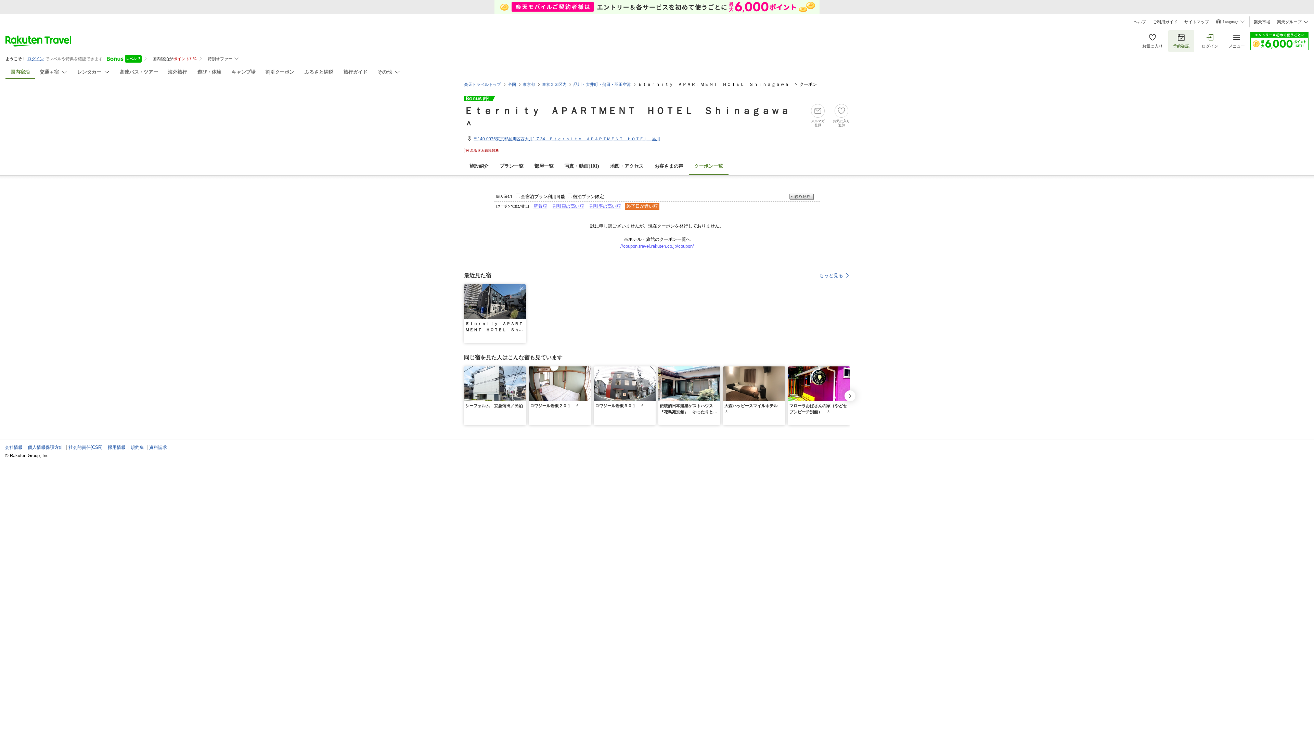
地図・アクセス (627, 166)
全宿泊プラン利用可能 (543, 196)
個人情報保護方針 (45, 447)
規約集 (137, 447)
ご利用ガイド (1165, 22)
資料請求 (158, 447)
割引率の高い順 (605, 206)
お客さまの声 (669, 166)
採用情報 (117, 447)
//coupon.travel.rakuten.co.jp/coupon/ (657, 246)
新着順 (540, 206)
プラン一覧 (512, 166)
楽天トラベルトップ (482, 84)
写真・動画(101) (582, 166)
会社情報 (14, 447)
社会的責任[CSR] (85, 447)
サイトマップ (1196, 22)
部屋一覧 (544, 166)
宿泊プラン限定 (588, 196)
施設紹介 (479, 166)
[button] (522, 288)
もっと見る (831, 275)
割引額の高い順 (568, 206)
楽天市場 (1262, 22)
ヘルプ (1140, 22)
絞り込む (801, 197)
